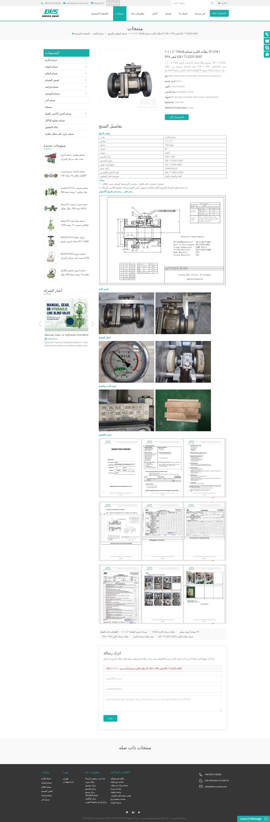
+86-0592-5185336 (52, 3)
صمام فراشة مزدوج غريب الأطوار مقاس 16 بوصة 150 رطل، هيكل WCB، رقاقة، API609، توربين (73, 174)
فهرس (65, 778)
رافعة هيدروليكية (117, 778)
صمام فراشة (51, 87)
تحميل (168, 13)
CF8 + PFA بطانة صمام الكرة (115, 636)
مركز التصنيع (90, 788)
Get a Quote (219, 13)
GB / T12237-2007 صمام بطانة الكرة (175, 636)
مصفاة (48, 107)
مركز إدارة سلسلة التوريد (96, 802)
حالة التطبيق (51, 127)
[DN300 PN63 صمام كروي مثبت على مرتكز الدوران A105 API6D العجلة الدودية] (51, 257)
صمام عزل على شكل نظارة (59, 134)
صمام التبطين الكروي (117, 33)
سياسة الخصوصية (178, 818)
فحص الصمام (52, 80)
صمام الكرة (98, 33)
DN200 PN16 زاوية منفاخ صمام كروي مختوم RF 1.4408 (75, 239)
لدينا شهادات (68, 781)
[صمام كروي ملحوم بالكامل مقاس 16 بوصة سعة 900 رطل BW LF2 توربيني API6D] (51, 273)
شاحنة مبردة (116, 788)
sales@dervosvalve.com (77, 3)
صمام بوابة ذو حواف (119, 785)
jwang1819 (99, 3)
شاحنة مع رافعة (117, 781)
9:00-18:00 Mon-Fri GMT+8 (217, 780)
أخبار (154, 13)
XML (167, 818)
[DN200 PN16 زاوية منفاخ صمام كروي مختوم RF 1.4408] (51, 240)
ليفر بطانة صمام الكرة (143, 636)
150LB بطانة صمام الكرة (163, 631)
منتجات (120, 13)
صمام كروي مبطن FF (189, 631)
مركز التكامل (90, 798)
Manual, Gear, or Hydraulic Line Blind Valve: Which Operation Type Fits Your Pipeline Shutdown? (66, 335)
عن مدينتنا (200, 13)
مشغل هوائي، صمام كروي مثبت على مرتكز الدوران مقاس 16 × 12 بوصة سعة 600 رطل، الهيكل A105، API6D (75, 157)
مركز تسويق (90, 785)
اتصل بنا (183, 13)
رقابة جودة (89, 781)
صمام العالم (51, 73)
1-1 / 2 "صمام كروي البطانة (134, 631)
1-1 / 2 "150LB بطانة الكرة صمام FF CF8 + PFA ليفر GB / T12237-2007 (144, 668)
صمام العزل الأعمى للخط (58, 113)
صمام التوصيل (52, 93)
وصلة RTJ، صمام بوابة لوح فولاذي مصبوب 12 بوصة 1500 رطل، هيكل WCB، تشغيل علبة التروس (75, 223)
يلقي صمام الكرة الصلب (121, 795)
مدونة (143, 818)
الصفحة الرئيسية (99, 13)
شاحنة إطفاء (116, 792)
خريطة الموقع (134, 818)
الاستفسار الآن (177, 117)
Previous (40, 324)
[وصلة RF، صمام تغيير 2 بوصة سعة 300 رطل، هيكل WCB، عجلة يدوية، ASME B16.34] (51, 207)
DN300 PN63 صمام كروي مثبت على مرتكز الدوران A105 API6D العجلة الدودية (75, 256)
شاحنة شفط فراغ (118, 799)
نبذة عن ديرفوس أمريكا (95, 778)
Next (92, 324)
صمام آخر (50, 100)
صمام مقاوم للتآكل (55, 120)
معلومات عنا (137, 13)
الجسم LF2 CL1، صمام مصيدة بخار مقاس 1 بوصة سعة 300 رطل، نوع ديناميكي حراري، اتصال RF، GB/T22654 (74, 190)
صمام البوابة (51, 66)
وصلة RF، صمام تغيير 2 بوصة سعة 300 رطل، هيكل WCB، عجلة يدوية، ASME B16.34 (74, 206)
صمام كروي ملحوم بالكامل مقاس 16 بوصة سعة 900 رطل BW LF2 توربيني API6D (75, 272)
